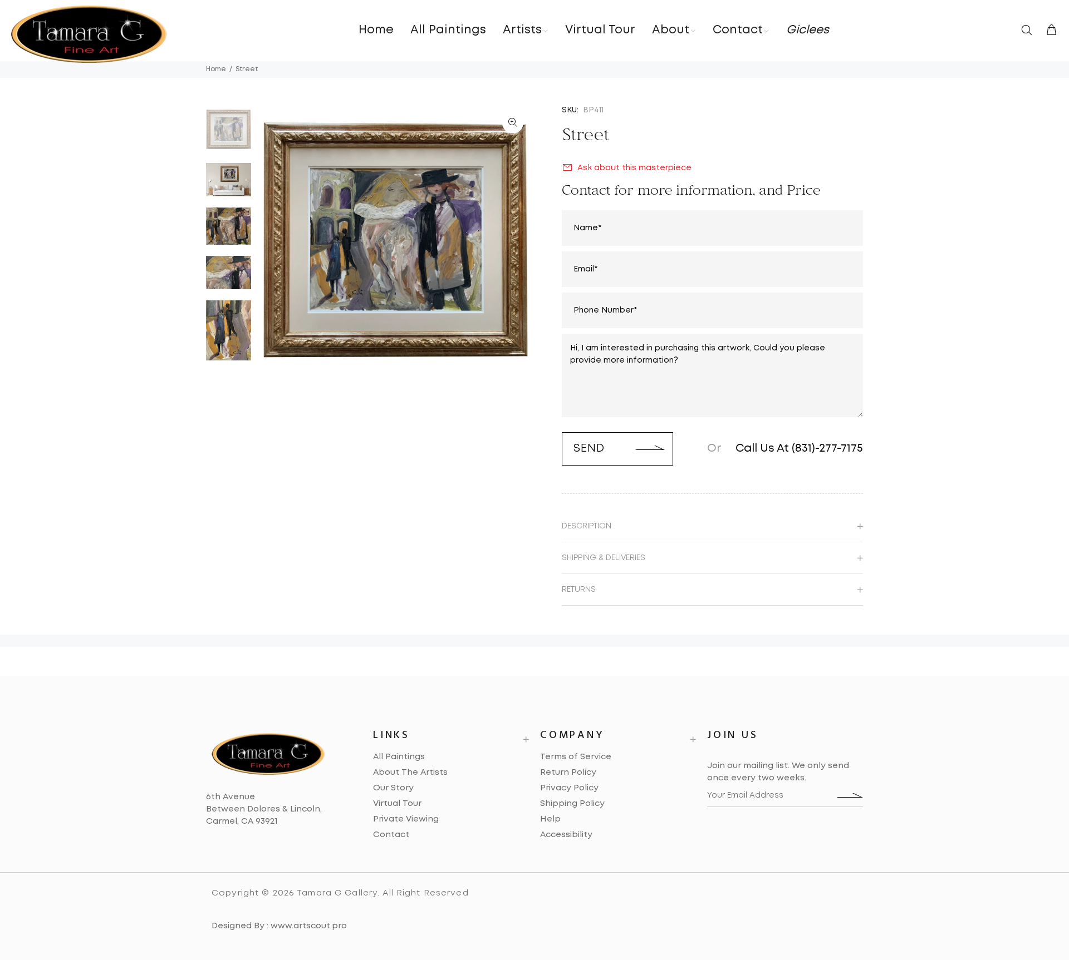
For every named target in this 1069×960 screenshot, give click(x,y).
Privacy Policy (569, 788)
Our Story (393, 788)
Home (216, 69)
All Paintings (399, 757)
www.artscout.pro (309, 926)
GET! (850, 795)
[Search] (1029, 31)
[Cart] (1049, 31)
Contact (391, 835)
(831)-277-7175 (827, 448)
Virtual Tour (397, 804)
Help (550, 819)
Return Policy (568, 772)
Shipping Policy (572, 804)
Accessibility (566, 835)
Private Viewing (406, 819)
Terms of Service (575, 757)
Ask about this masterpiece (634, 168)
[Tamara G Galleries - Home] (89, 34)
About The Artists (410, 772)
